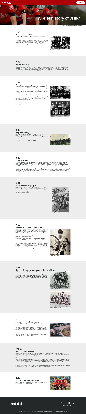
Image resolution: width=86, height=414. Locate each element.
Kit (59, 3)
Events (55, 3)
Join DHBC (80, 2)
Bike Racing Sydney (29, 411)
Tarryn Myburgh (46, 411)
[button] (40, 2)
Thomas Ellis (41, 411)
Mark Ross (24, 411)
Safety (49, 3)
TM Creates (65, 411)
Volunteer (65, 3)
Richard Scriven (36, 411)
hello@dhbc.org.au (67, 405)
